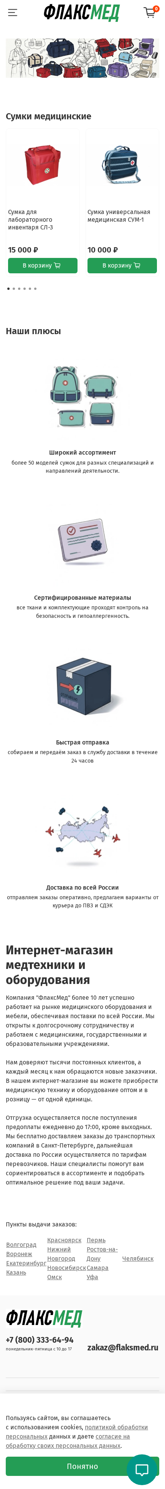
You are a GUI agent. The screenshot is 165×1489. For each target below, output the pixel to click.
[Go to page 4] (24, 289)
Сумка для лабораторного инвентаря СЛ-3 (30, 219)
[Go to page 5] (30, 289)
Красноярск (64, 1240)
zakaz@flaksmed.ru (122, 1348)
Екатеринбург (26, 1263)
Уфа (92, 1277)
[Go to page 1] (8, 289)
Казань (16, 1272)
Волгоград (21, 1244)
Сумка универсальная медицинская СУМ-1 (118, 215)
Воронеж (19, 1254)
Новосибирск (66, 1268)
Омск (54, 1277)
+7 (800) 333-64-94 (40, 1340)
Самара (98, 1268)
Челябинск (137, 1258)
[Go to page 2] (14, 289)
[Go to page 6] (35, 289)
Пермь (96, 1240)
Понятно (82, 1466)
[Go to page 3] (19, 289)
